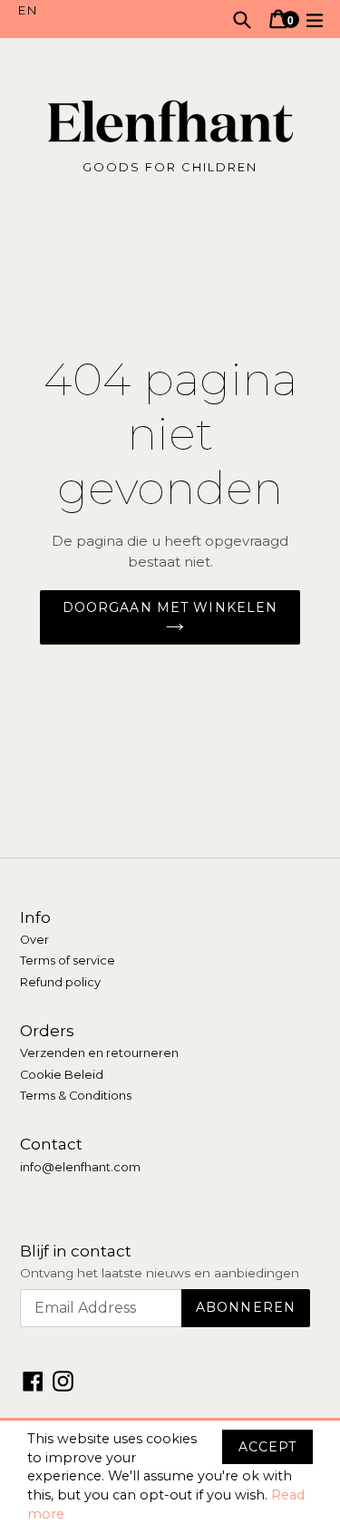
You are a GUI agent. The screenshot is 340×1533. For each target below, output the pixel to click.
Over (34, 939)
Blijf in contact (75, 1251)
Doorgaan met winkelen (170, 607)
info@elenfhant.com (80, 1167)
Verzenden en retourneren (99, 1053)
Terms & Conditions (75, 1095)
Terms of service (67, 960)
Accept (267, 1447)
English (94, 11)
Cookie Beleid (61, 1075)
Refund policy (60, 982)
